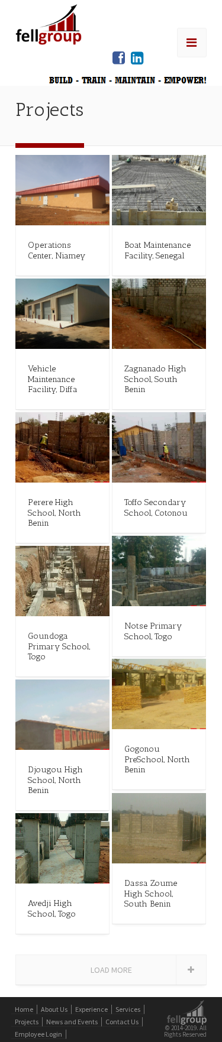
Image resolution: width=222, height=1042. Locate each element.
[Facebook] (118, 58)
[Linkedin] (137, 58)
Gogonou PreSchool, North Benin (157, 759)
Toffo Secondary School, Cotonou (156, 507)
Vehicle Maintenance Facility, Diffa (53, 378)
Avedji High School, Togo (52, 908)
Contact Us (122, 1021)
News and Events (72, 1021)
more (62, 190)
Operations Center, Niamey (56, 250)
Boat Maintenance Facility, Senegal (157, 250)
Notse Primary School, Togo (153, 630)
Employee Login (38, 1034)
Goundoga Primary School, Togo (59, 646)
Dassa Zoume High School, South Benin (150, 893)
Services (127, 1009)
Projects (26, 1021)
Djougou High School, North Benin (55, 779)
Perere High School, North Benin (54, 512)
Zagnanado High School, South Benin (155, 378)
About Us (54, 1009)
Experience (91, 1009)
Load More (111, 970)
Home (24, 1009)
